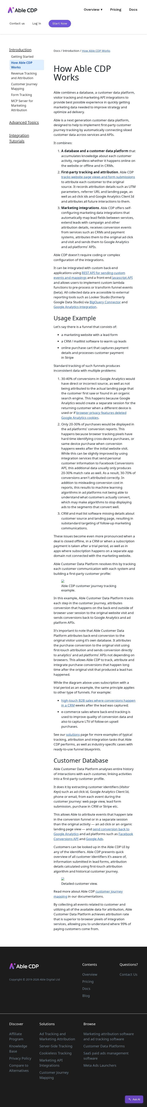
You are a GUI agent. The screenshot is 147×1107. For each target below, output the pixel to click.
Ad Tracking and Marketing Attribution (57, 1036)
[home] (22, 10)
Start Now (59, 23)
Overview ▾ (93, 9)
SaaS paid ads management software (106, 1056)
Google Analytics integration (75, 307)
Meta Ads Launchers (99, 1065)
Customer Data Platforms (104, 1046)
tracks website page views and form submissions (98, 177)
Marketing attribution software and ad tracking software (108, 1036)
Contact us (17, 23)
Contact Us (128, 974)
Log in (36, 23)
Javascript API (122, 277)
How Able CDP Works (96, 51)
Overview (89, 974)
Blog (86, 995)
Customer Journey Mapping (54, 1075)
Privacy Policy (20, 1058)
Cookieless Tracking (55, 1053)
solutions (73, 734)
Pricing (115, 9)
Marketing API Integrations (51, 1063)
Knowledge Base (18, 1048)
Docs (133, 9)
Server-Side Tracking (55, 1046)
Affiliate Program (16, 1036)
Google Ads (94, 839)
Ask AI (136, 1099)
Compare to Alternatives (19, 1068)
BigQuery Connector (105, 302)
